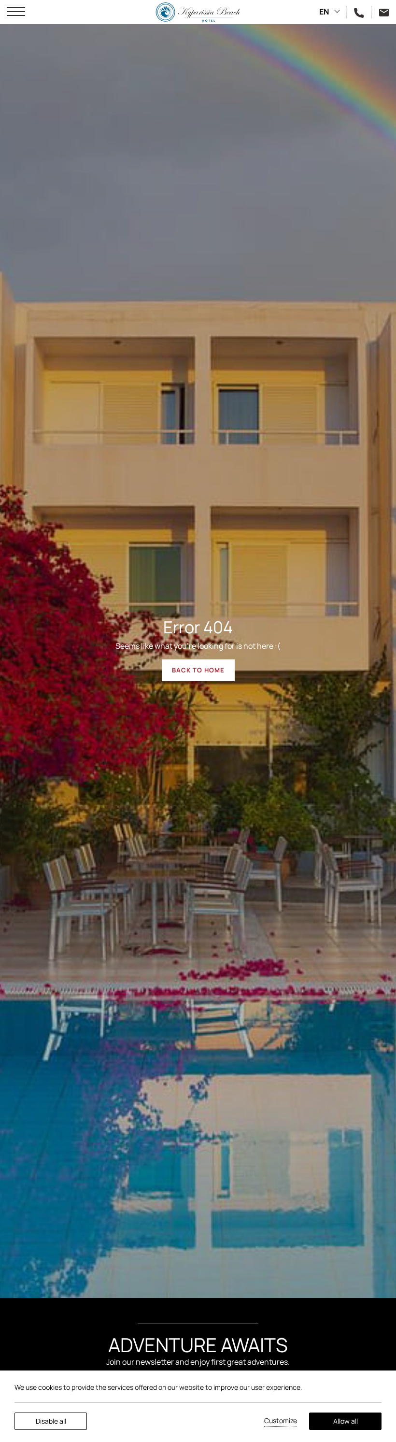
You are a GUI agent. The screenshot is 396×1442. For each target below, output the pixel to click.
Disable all (51, 1421)
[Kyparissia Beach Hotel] (198, 12)
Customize (280, 1420)
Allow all (345, 1421)
